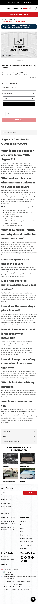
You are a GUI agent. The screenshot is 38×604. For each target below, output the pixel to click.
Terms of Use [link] (10, 582)
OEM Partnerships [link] (25, 545)
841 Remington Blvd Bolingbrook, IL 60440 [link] (8, 523)
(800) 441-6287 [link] (6, 503)
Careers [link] (22, 528)
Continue (19, 104)
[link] (2, 19)
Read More (33, 77)
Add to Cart (19, 120)
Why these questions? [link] (11, 87)
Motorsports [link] (24, 535)
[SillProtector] (10, 458)
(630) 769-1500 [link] (6, 506)
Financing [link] (23, 525)
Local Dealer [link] (5, 557)
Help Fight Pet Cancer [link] (27, 542)
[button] (17, 60)
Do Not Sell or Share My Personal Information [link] (18, 587)
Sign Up (30, 493)
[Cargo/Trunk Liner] (27, 458)
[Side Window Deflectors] (10, 473)
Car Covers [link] (13, 19)
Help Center (5, 513)
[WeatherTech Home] (19, 8)
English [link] (16, 569)
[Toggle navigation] (3, 9)
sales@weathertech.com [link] (8, 510)
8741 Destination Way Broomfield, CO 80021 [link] (8, 528)
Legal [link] (28, 582)
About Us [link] (23, 522)
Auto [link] (6, 19)
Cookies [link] (13, 590)
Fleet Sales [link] (23, 548)
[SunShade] (27, 473)
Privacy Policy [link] (20, 582)
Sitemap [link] (6, 590)
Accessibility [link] (18, 584)
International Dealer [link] (7, 560)
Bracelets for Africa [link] (26, 538)
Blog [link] (21, 532)
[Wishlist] (35, 65)
